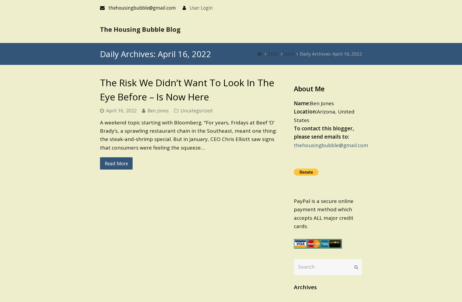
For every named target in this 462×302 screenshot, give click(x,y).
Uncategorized (196, 110)
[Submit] (356, 267)
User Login (201, 8)
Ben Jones (158, 110)
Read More (116, 163)
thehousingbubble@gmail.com (331, 145)
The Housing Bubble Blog (140, 29)
